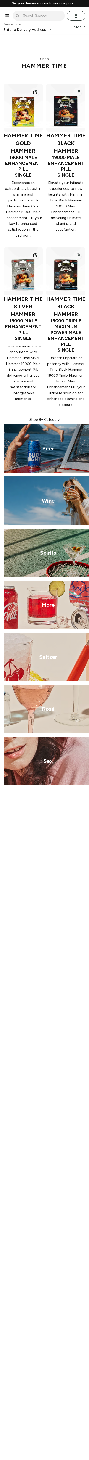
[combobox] (42, 15)
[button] (35, 92)
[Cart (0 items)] (76, 16)
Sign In (79, 27)
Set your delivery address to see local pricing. (44, 3)
